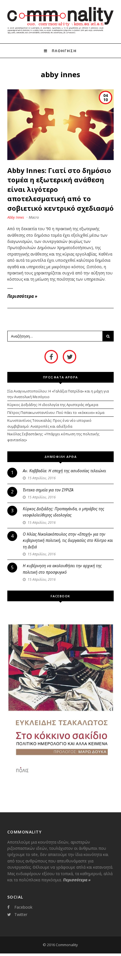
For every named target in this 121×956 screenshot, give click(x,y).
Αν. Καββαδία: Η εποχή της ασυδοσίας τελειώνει (64, 470)
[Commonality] (60, 33)
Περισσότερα (22, 296)
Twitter (20, 914)
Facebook (23, 907)
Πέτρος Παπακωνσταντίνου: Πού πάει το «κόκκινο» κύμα (55, 412)
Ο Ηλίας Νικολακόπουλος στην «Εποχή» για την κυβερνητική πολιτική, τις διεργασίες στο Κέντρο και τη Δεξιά (68, 540)
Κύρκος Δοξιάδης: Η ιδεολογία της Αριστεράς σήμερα (52, 404)
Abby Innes (15, 217)
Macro (34, 217)
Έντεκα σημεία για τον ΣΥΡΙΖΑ (48, 490)
